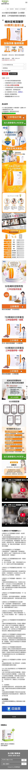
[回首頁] (5, 2)
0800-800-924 (14, 756)
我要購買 (5, 73)
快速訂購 (11, 9)
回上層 (14, 716)
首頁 (8, 9)
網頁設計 (18, 767)
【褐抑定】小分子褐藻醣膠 (20, 9)
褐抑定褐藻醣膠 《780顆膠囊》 (15, 343)
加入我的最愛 (13, 73)
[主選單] (26, 2)
